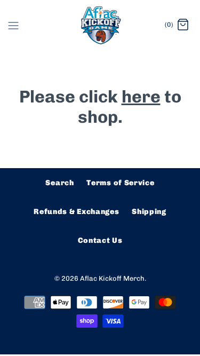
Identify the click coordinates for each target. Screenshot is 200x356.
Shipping (149, 211)
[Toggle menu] (13, 25)
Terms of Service (120, 182)
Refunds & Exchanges (76, 211)
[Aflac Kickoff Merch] (100, 25)
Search (59, 182)
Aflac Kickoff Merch (112, 278)
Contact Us (100, 240)
